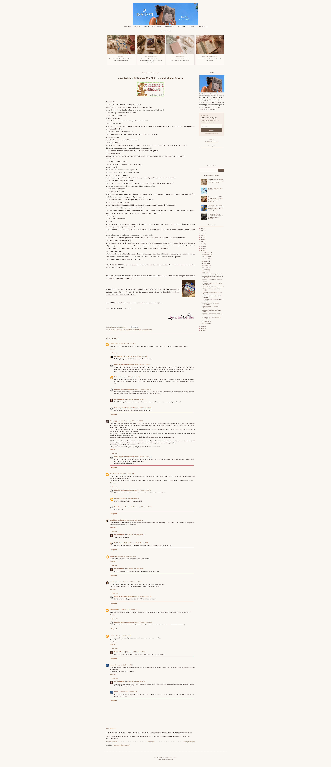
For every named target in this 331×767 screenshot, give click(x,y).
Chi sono (191, 26)
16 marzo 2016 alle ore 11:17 (131, 377)
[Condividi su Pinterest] (137, 327)
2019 (202, 244)
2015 (202, 326)
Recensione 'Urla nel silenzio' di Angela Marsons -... (212, 293)
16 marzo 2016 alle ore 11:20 (142, 389)
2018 (202, 246)
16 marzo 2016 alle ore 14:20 (142, 622)
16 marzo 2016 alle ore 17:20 (123, 665)
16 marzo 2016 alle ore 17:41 (136, 681)
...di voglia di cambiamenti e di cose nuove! (211, 289)
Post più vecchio (189, 742)
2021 (202, 239)
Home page (127, 26)
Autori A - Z (181, 26)
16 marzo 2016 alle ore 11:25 (142, 408)
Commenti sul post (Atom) (121, 745)
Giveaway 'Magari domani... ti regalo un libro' (215, 188)
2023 (202, 235)
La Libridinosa (119, 399)
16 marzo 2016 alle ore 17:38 (136, 568)
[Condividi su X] (134, 327)
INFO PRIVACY (110, 729)
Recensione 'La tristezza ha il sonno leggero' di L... (211, 310)
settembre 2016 (206, 259)
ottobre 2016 (205, 257)
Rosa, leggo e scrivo (117, 421)
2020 (202, 241)
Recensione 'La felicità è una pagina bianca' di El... (211, 318)
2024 (202, 233)
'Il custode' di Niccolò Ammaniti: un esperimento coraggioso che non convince (215, 216)
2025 (202, 231)
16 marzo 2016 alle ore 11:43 (126, 556)
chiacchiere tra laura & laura (133, 329)
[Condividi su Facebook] (135, 327)
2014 (202, 328)
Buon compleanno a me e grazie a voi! (212, 274)
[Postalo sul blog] (132, 327)
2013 (202, 330)
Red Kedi (113, 474)
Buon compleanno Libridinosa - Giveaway (210, 307)
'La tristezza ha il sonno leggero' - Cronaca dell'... (211, 303)
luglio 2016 (205, 263)
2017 (202, 248)
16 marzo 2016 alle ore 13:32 (129, 609)
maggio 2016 (205, 267)
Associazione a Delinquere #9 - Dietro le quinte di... (212, 300)
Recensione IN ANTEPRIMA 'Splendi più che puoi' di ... (212, 276)
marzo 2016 (205, 272)
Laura (112, 665)
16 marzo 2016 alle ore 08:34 (126, 344)
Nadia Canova (114, 609)
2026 (202, 228)
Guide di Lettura (157, 26)
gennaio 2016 (205, 323)
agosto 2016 (205, 261)
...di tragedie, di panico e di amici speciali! (213, 287)
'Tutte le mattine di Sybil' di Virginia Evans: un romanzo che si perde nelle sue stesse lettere (215, 199)
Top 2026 (137, 26)
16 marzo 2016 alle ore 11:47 (132, 582)
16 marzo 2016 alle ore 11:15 (142, 490)
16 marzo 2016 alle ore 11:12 (134, 520)
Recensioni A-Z (169, 26)
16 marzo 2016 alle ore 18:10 (128, 691)
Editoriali (146, 26)
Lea (111, 635)
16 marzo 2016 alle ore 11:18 (130, 498)
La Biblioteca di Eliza (121, 356)
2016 (202, 250)
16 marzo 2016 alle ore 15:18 (122, 635)
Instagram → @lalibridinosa (211, 141)
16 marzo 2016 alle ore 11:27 (138, 543)
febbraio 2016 (206, 321)
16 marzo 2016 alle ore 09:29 (133, 421)
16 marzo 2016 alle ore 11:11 (138, 356)
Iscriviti (212, 130)
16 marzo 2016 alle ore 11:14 (142, 456)
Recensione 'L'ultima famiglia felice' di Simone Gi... (212, 284)
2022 (202, 237)
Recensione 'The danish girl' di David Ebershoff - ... (211, 296)
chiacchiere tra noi (147, 329)
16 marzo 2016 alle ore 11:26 (142, 507)
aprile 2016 (205, 270)
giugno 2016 (205, 265)
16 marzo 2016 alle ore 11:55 (142, 596)
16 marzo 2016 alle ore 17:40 (136, 652)
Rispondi (113, 349)
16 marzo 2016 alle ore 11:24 (136, 399)
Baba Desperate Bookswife (123, 364)
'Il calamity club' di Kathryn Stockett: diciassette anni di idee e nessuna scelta (216, 181)
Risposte (115, 353)
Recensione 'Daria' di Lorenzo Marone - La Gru (212, 280)
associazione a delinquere (118, 329)
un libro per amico (116, 582)
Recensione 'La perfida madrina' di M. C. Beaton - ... (212, 314)
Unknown (113, 344)
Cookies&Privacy (202, 26)
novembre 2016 (206, 254)
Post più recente (111, 742)
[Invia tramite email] (131, 327)
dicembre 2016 (206, 252)
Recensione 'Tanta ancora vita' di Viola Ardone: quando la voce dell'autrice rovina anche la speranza (216, 208)
